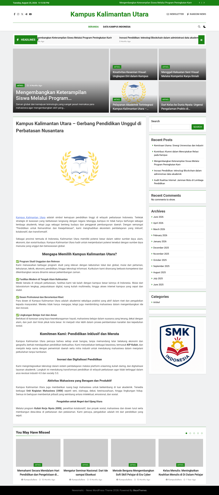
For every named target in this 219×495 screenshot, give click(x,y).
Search (155, 121)
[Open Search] (199, 26)
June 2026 (158, 217)
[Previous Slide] (200, 2)
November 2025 (161, 253)
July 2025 (158, 278)
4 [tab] (198, 433)
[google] (26, 14)
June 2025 (158, 284)
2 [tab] (190, 433)
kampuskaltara (30, 479)
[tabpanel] (38, 460)
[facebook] (14, 14)
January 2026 (159, 241)
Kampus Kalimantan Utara (109, 14)
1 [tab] (186, 433)
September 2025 (161, 266)
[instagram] (18, 14)
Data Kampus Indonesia (117, 26)
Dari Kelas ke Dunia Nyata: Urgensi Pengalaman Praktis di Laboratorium (182, 108)
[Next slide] (204, 2)
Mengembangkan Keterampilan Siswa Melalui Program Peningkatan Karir (155, 3)
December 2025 (161, 247)
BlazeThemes (140, 490)
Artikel (20, 85)
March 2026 (159, 229)
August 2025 (159, 272)
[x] (22, 14)
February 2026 (160, 235)
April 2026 (158, 223)
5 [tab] (202, 433)
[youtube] (30, 14)
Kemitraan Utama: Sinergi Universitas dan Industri (178, 145)
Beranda (93, 26)
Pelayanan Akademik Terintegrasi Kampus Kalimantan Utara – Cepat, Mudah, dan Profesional (133, 108)
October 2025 (160, 260)
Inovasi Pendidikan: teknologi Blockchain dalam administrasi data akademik (145, 37)
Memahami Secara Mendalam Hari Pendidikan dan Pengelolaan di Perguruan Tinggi (38, 474)
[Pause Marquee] (201, 39)
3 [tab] (194, 433)
